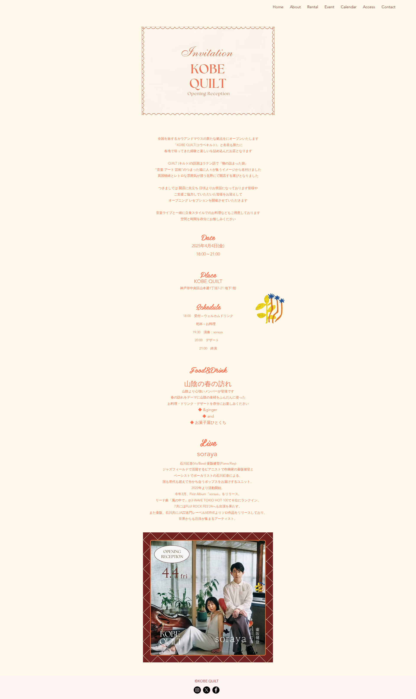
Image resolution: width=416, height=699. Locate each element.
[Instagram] (197, 690)
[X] (206, 690)
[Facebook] (215, 690)
